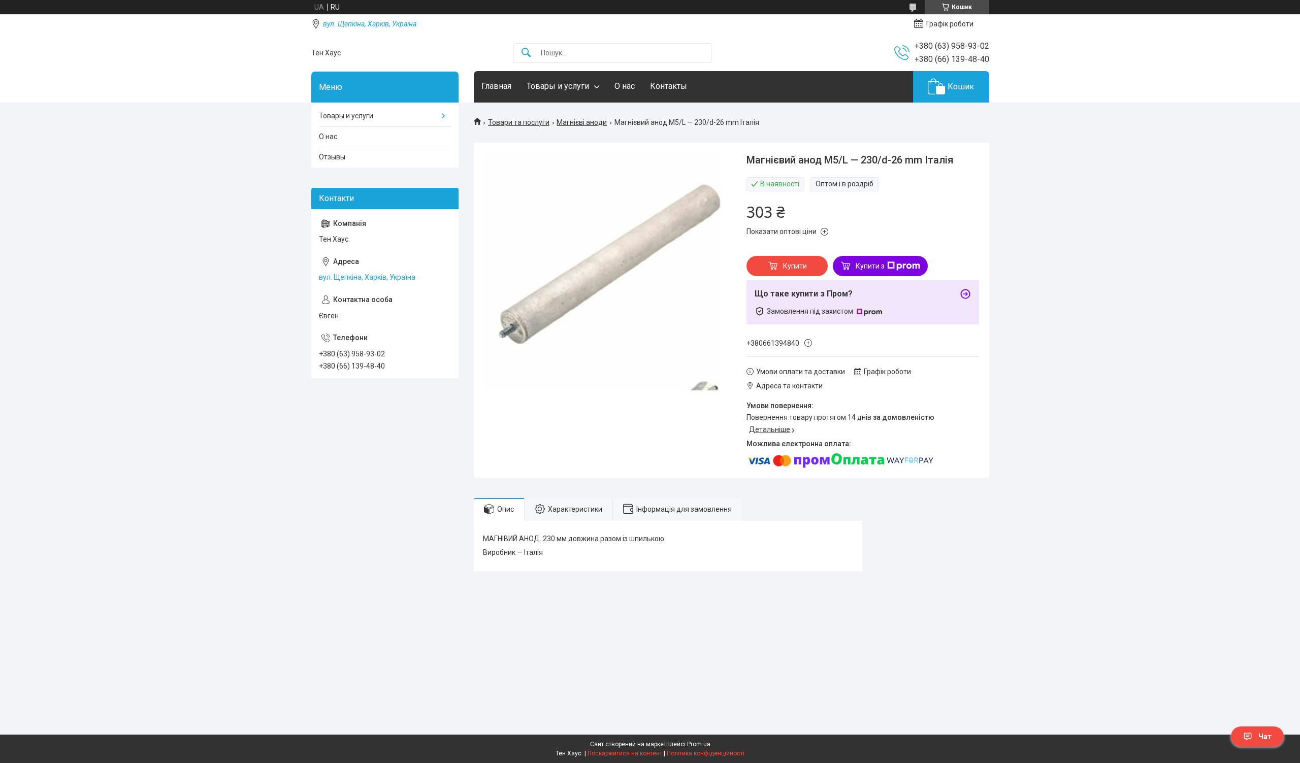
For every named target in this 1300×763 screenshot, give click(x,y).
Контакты (668, 86)
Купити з (870, 266)
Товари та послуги (518, 122)
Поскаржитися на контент (625, 753)
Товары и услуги (558, 86)
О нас (624, 86)
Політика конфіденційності (705, 753)
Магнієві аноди (582, 122)
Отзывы (332, 157)
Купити (795, 266)
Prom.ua (698, 744)
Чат (1265, 737)
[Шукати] (526, 53)
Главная (496, 86)
